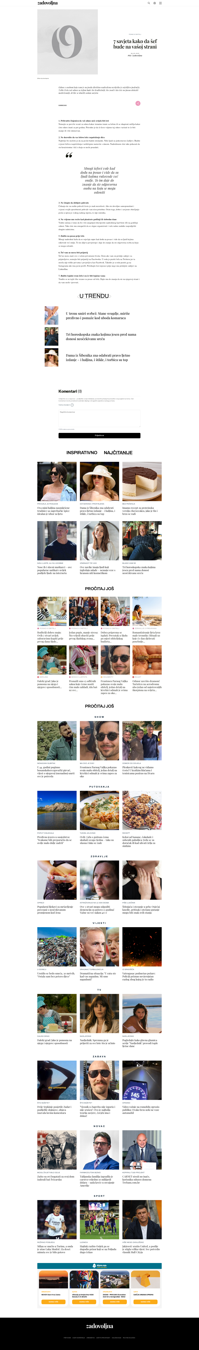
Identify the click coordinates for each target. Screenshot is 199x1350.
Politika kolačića (129, 1337)
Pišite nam (67, 1337)
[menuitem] (155, 3)
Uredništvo (91, 1337)
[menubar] (155, 3)
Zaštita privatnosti (103, 1337)
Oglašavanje (116, 1337)
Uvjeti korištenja (78, 1337)
